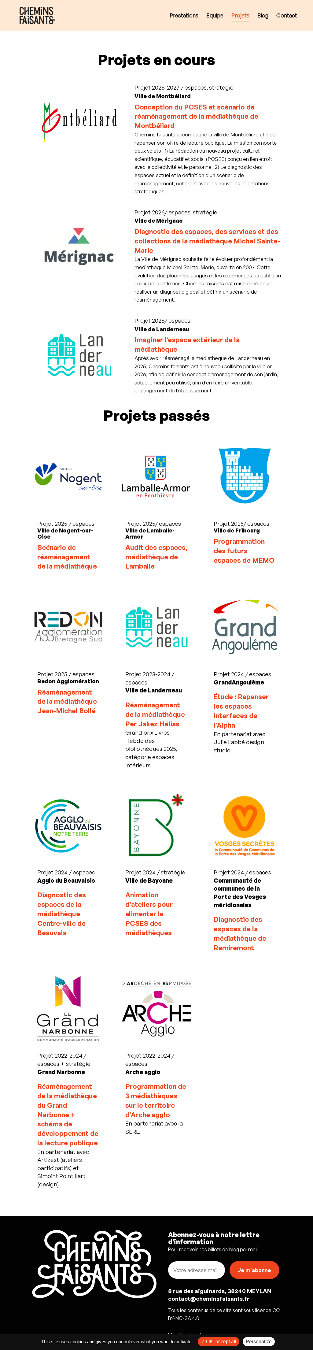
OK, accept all (220, 1341)
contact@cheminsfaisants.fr (208, 1298)
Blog (262, 16)
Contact (286, 16)
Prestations (184, 16)
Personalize (259, 1341)
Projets (240, 16)
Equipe (214, 16)
